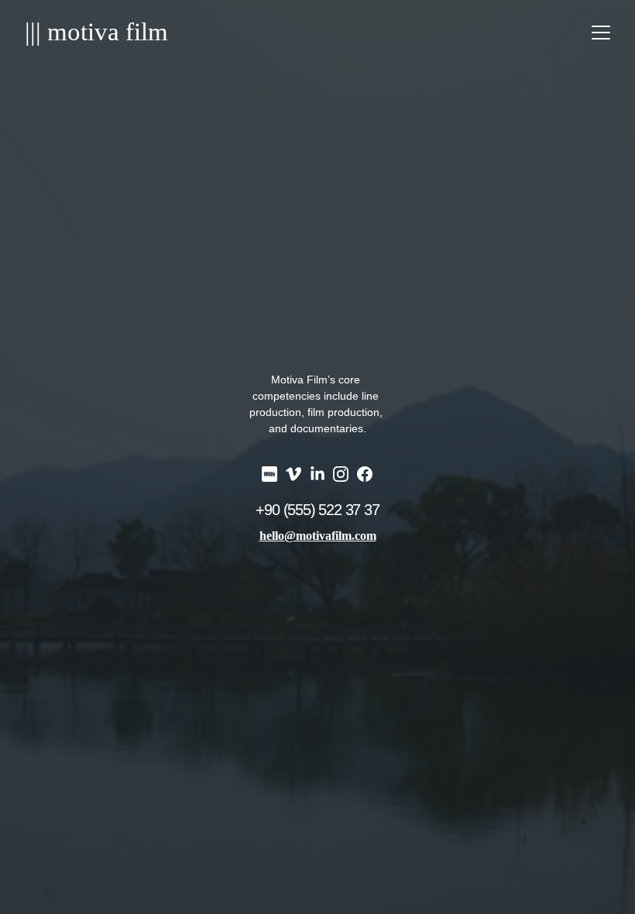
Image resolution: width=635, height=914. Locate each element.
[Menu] (601, 33)
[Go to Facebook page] (364, 474)
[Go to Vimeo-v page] (293, 474)
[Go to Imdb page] (269, 474)
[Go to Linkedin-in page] (317, 474)
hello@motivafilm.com (317, 535)
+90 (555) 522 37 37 (317, 509)
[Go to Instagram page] (340, 474)
